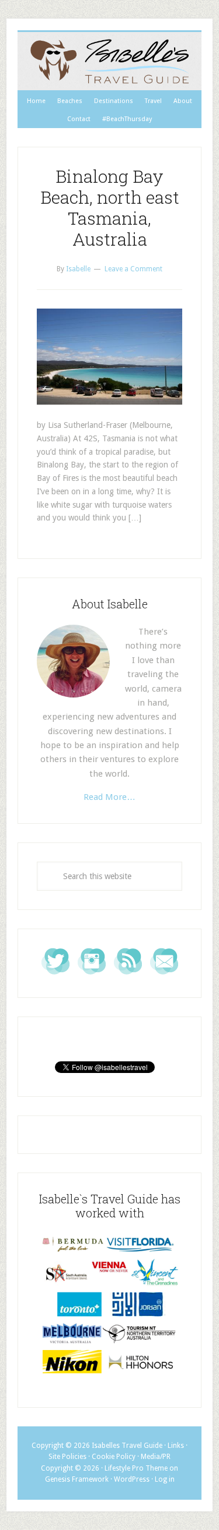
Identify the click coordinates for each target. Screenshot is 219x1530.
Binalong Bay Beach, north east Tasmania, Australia (109, 207)
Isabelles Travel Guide (109, 61)
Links (176, 1446)
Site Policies (67, 1457)
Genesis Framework (77, 1479)
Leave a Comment (133, 269)
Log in (165, 1479)
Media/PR (156, 1457)
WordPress (132, 1479)
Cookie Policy (113, 1457)
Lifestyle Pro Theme (136, 1468)
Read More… (109, 797)
